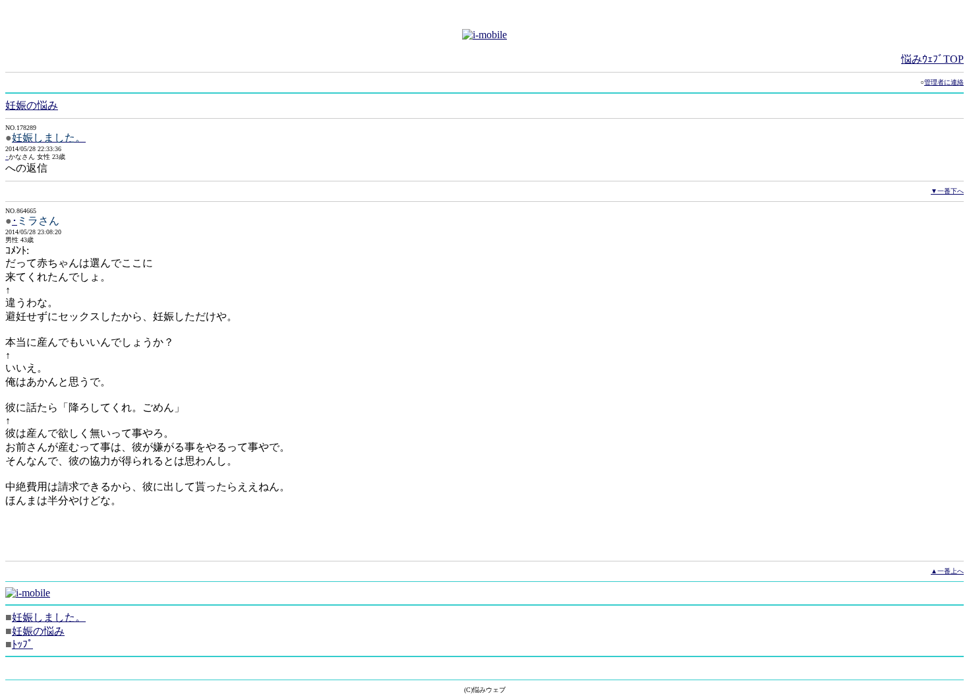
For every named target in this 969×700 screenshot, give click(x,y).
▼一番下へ (947, 191)
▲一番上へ (947, 571)
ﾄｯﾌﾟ (22, 644)
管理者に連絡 (944, 82)
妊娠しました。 (49, 617)
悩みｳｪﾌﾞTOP (932, 59)
